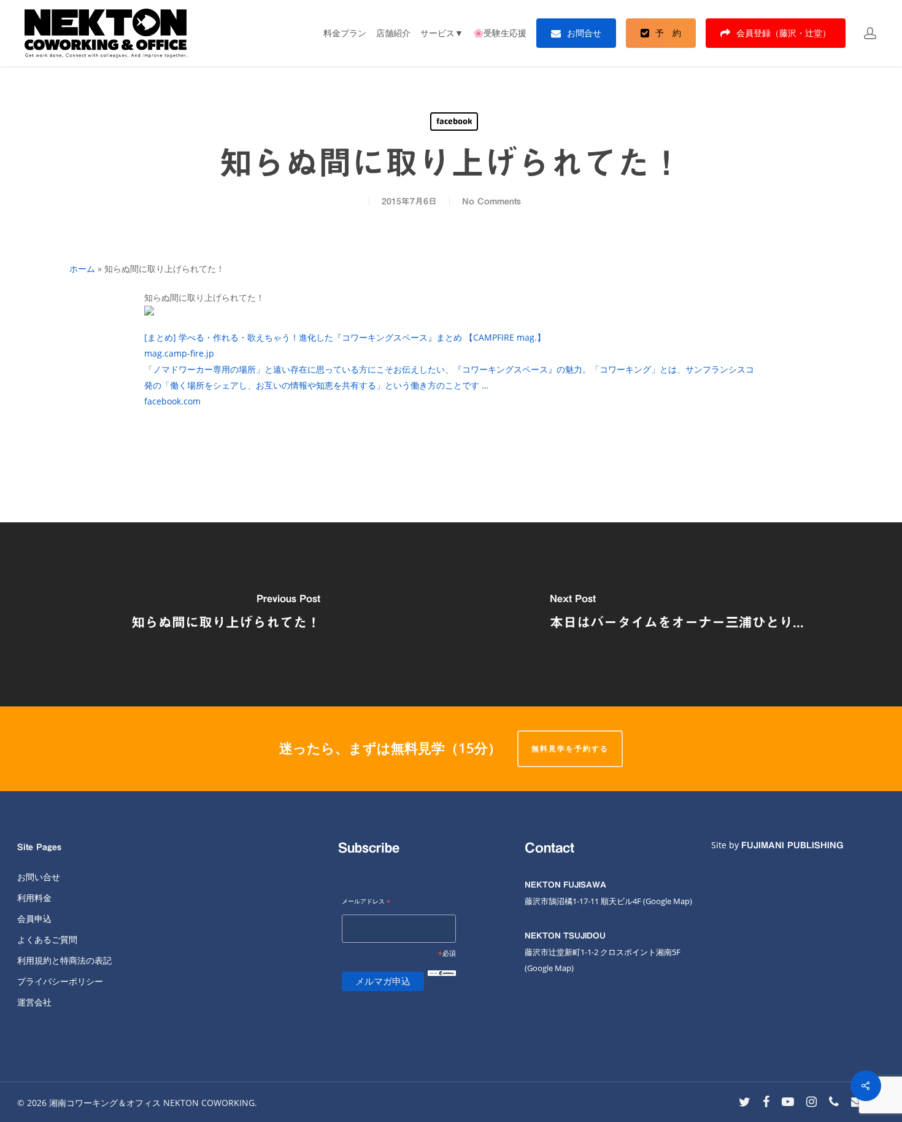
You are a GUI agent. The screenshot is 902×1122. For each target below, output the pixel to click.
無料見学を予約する (570, 748)
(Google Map (666, 901)
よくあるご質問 (47, 939)
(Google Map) (549, 967)
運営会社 (34, 1002)
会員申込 (34, 918)
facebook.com (172, 401)
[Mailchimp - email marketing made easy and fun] (442, 983)
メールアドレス (366, 902)
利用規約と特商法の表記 (64, 960)
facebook (454, 122)
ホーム (82, 268)
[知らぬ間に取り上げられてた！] (225, 614)
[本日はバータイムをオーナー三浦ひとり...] (676, 614)
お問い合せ (38, 877)
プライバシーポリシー (60, 981)
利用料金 (34, 897)
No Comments (491, 201)
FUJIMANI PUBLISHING (792, 845)
